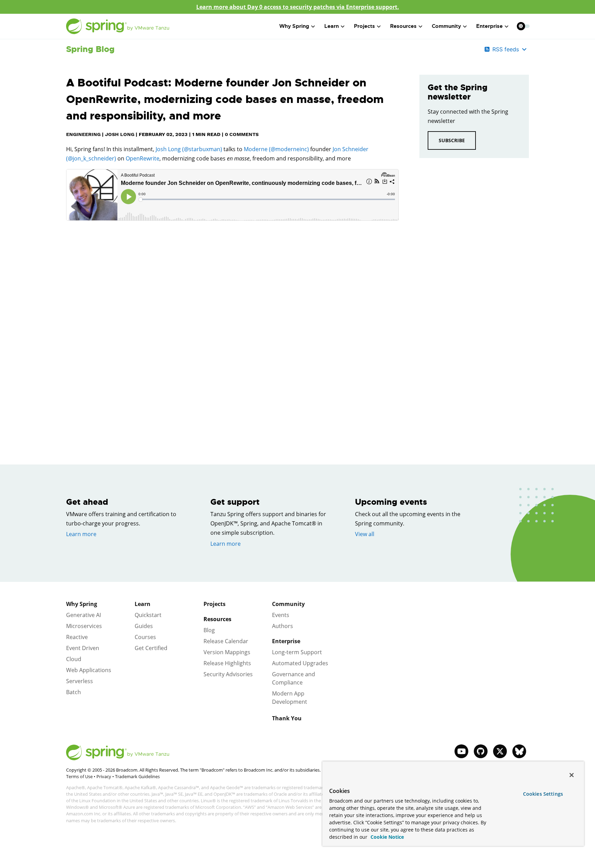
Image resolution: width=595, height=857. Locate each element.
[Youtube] (461, 751)
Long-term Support (297, 652)
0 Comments (242, 134)
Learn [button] (331, 26)
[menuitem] (521, 26)
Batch (73, 692)
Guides (144, 626)
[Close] (571, 775)
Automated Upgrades (300, 663)
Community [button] (446, 26)
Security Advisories (228, 674)
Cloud (73, 659)
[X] (500, 751)
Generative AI (83, 615)
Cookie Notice (386, 837)
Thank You (287, 718)
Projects (214, 604)
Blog (209, 630)
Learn (142, 604)
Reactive (77, 637)
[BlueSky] (519, 751)
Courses (145, 637)
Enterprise (286, 641)
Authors (282, 626)
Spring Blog (90, 49)
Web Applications (88, 670)
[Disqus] (232, 326)
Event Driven (82, 648)
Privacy (103, 776)
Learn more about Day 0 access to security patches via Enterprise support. (297, 7)
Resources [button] (403, 26)
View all (364, 534)
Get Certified (151, 648)
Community (288, 604)
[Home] (118, 26)
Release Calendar (225, 641)
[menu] (523, 26)
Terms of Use (79, 776)
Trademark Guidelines (137, 776)
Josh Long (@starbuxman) (188, 149)
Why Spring (81, 604)
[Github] (481, 751)
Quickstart (148, 615)
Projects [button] (364, 26)
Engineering (83, 134)
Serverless (79, 681)
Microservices (84, 626)
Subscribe (452, 140)
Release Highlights (227, 663)
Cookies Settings (543, 794)
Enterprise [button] (489, 26)
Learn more (81, 534)
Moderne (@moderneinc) (276, 149)
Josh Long (119, 134)
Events (280, 615)
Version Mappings (226, 652)
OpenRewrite (142, 158)
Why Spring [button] (294, 26)
